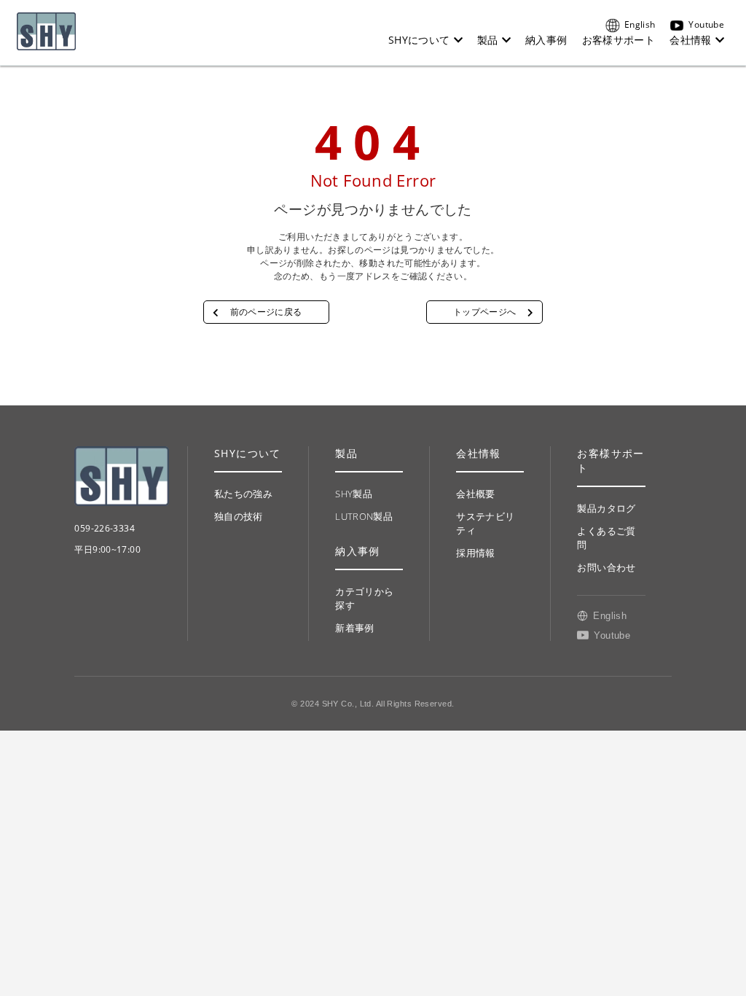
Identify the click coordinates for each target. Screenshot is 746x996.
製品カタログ (606, 508)
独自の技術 (238, 516)
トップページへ (485, 312)
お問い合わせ (606, 567)
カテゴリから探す (364, 598)
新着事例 (354, 627)
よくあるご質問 (606, 537)
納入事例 (546, 40)
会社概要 (475, 493)
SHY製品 (353, 493)
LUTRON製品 (364, 516)
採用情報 (475, 552)
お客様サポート (619, 40)
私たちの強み (243, 493)
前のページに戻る (266, 312)
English (639, 24)
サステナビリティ (485, 523)
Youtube (706, 24)
